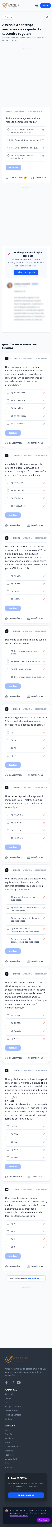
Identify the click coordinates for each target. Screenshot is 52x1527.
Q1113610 (16, 456)
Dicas (7, 1463)
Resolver (13, 167)
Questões (9, 1434)
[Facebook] (6, 1382)
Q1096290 (16, 1071)
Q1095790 (16, 1189)
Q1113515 (16, 709)
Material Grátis (11, 1459)
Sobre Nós (9, 1394)
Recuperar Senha (13, 1406)
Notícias (8, 1467)
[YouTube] (19, 1382)
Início (7, 1430)
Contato (8, 1419)
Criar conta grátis (26, 272)
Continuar (43, 1520)
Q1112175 (16, 870)
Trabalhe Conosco (13, 1414)
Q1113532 (16, 631)
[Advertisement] (26, 76)
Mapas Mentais (12, 1446)
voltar (9, 17)
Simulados (9, 1438)
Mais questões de (26, 1278)
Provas (8, 1442)
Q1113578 (16, 538)
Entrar (46, 5)
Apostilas (9, 1450)
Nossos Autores (12, 1410)
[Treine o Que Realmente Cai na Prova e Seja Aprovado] (10, 5)
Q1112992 (16, 788)
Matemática (19, 111)
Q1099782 (16, 974)
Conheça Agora (26, 1495)
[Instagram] (13, 1382)
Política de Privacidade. (19, 1515)
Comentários (18, 178)
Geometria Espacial (35, 111)
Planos (8, 1398)
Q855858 (9, 111)
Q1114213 (16, 358)
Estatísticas (41, 178)
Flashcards (10, 1455)
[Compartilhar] (47, 17)
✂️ (43, 129)
